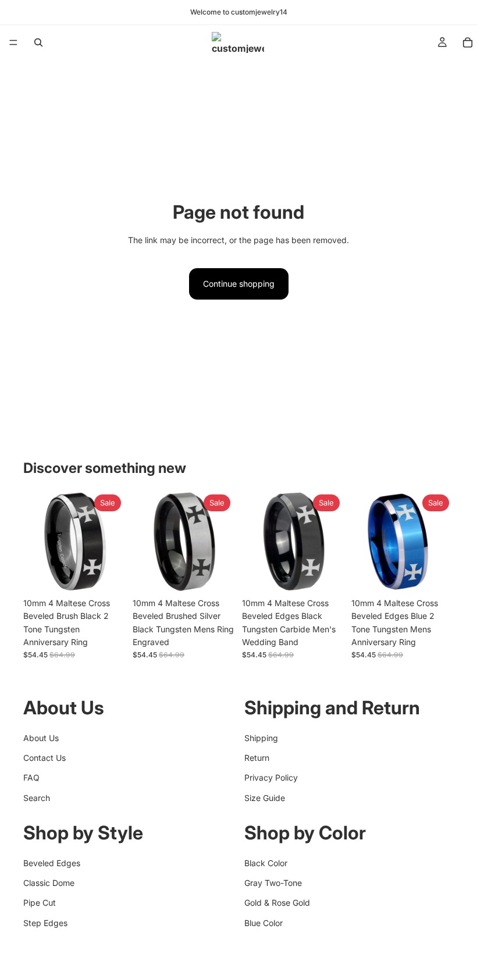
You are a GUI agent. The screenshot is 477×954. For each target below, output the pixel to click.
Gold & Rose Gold (277, 903)
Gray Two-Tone (273, 883)
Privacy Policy (271, 778)
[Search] (38, 42)
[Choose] (107, 574)
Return (256, 758)
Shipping (261, 738)
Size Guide (264, 798)
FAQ (31, 778)
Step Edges (45, 923)
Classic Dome (48, 883)
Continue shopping (239, 284)
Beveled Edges (51, 863)
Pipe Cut (39, 903)
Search (36, 798)
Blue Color (263, 923)
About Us (41, 738)
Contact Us (44, 758)
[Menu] (13, 42)
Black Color (265, 863)
